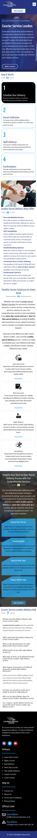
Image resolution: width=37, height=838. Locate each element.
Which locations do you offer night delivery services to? (17, 651)
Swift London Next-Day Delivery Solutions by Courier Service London (18, 638)
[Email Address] (4, 814)
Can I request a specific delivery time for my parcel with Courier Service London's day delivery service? (18, 705)
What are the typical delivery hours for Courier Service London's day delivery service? (18, 697)
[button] (34, 4)
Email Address (12, 814)
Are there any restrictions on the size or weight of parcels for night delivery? (16, 691)
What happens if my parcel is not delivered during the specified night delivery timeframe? (17, 669)
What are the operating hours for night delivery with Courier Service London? (16, 645)
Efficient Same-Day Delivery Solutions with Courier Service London (17, 620)
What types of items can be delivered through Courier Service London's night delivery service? (18, 658)
